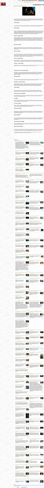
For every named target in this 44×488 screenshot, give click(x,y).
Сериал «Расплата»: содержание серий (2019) (35, 254)
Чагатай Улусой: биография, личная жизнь (20, 290)
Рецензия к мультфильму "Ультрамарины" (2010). (36, 335)
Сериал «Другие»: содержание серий (20, 232)
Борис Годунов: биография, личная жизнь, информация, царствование (20, 167)
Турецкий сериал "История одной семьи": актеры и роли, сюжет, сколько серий (36, 278)
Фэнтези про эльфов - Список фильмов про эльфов (36, 173)
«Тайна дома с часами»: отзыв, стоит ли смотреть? (22, 162)
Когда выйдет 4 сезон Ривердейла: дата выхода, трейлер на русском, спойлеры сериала (21, 453)
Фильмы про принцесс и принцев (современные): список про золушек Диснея (36, 439)
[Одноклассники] (34, 4)
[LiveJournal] (38, 4)
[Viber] (40, 4)
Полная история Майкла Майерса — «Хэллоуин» (21, 412)
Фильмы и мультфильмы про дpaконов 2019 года (21, 363)
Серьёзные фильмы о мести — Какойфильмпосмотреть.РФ (19, 439)
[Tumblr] (39, 4)
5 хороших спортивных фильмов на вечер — (21, 401)
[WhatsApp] (41, 4)
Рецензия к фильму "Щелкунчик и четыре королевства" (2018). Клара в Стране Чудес (35, 380)
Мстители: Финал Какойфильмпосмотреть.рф (21, 368)
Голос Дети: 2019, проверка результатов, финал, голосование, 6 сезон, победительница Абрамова (36, 471)
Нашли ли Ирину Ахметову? (33, 156)
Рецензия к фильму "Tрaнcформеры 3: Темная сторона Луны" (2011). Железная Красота (21, 419)
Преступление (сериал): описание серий (35, 200)
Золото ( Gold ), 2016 (18, 260)
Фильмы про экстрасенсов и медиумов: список (36, 238)
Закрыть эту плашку (24, 487)
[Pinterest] (43, 4)
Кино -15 (19, 485)
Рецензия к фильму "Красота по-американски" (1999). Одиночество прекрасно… (21, 211)
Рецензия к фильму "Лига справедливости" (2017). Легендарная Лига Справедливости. (21, 200)
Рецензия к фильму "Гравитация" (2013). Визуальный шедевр (20, 194)
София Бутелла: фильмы (18, 179)
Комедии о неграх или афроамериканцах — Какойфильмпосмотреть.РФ (35, 221)
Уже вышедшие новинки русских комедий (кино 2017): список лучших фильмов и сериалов (36, 363)
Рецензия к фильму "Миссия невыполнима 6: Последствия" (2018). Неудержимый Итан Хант (36, 227)
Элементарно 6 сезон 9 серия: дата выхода (21, 205)
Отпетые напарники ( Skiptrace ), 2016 (20, 319)
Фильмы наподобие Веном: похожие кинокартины (22, 238)
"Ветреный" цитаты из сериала (19, 384)
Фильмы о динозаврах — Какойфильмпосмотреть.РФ (19, 390)
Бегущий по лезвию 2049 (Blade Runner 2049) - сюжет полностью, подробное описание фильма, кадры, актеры (36, 312)
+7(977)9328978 (19, 0)
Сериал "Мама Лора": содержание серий (35, 189)
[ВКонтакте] (33, 4)
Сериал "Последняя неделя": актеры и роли (35, 412)
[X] (35, 4)
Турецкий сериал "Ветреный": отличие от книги (21, 352)
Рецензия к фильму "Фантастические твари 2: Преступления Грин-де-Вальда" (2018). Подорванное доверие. (36, 459)
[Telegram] (42, 4)
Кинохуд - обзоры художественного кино (30, 0)
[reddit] (37, 4)
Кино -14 (16, 485)
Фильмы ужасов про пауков (19, 189)
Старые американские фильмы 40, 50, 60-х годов (36, 479)
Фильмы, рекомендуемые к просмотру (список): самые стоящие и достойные (36, 290)
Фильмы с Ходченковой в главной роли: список (36, 341)
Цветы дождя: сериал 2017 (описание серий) (21, 227)
